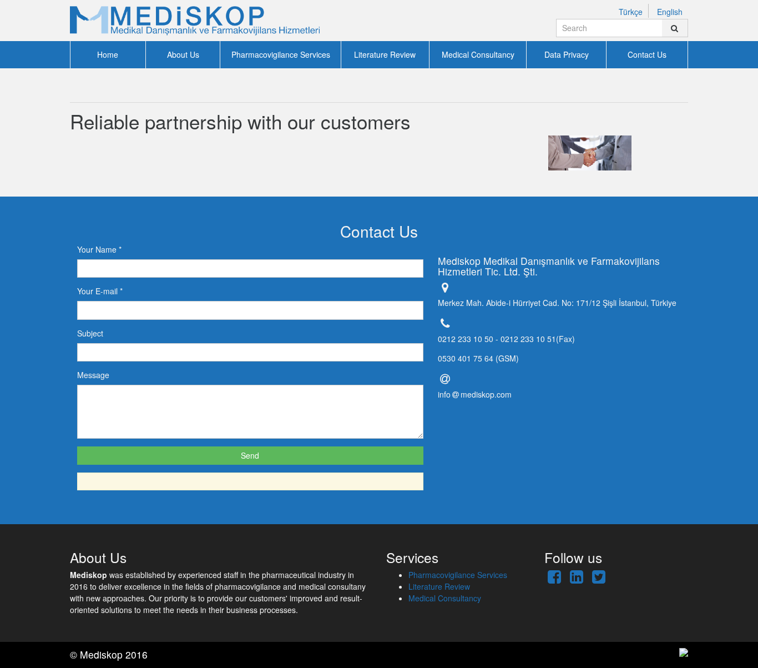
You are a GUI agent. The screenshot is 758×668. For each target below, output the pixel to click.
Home (107, 54)
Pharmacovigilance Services (280, 54)
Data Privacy (566, 54)
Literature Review (385, 54)
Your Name (99, 249)
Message (93, 374)
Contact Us (647, 54)
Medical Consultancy (478, 54)
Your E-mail (100, 291)
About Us (183, 54)
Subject (90, 333)
